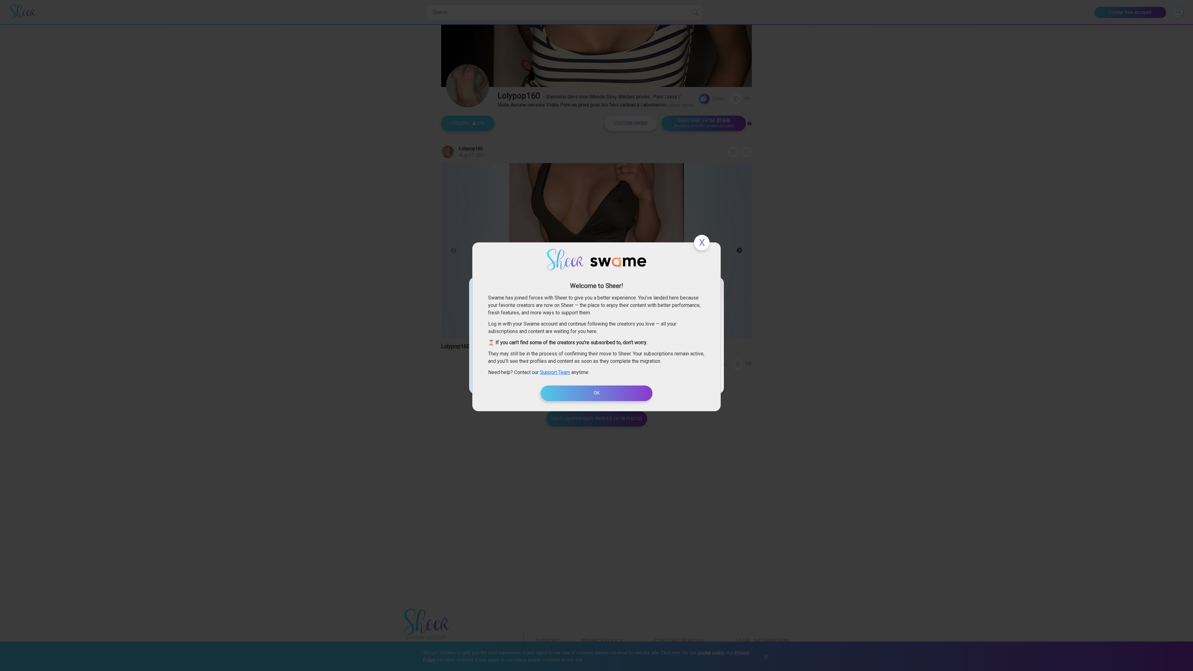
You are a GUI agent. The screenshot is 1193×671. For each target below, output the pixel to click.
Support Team (555, 372)
